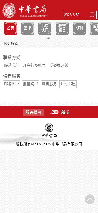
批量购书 (30, 84)
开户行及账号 (34, 65)
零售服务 (49, 84)
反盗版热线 (58, 65)
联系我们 (11, 65)
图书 (28, 28)
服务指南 (33, 112)
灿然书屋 (68, 84)
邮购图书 (11, 84)
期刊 (79, 28)
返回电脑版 (59, 112)
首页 (10, 28)
